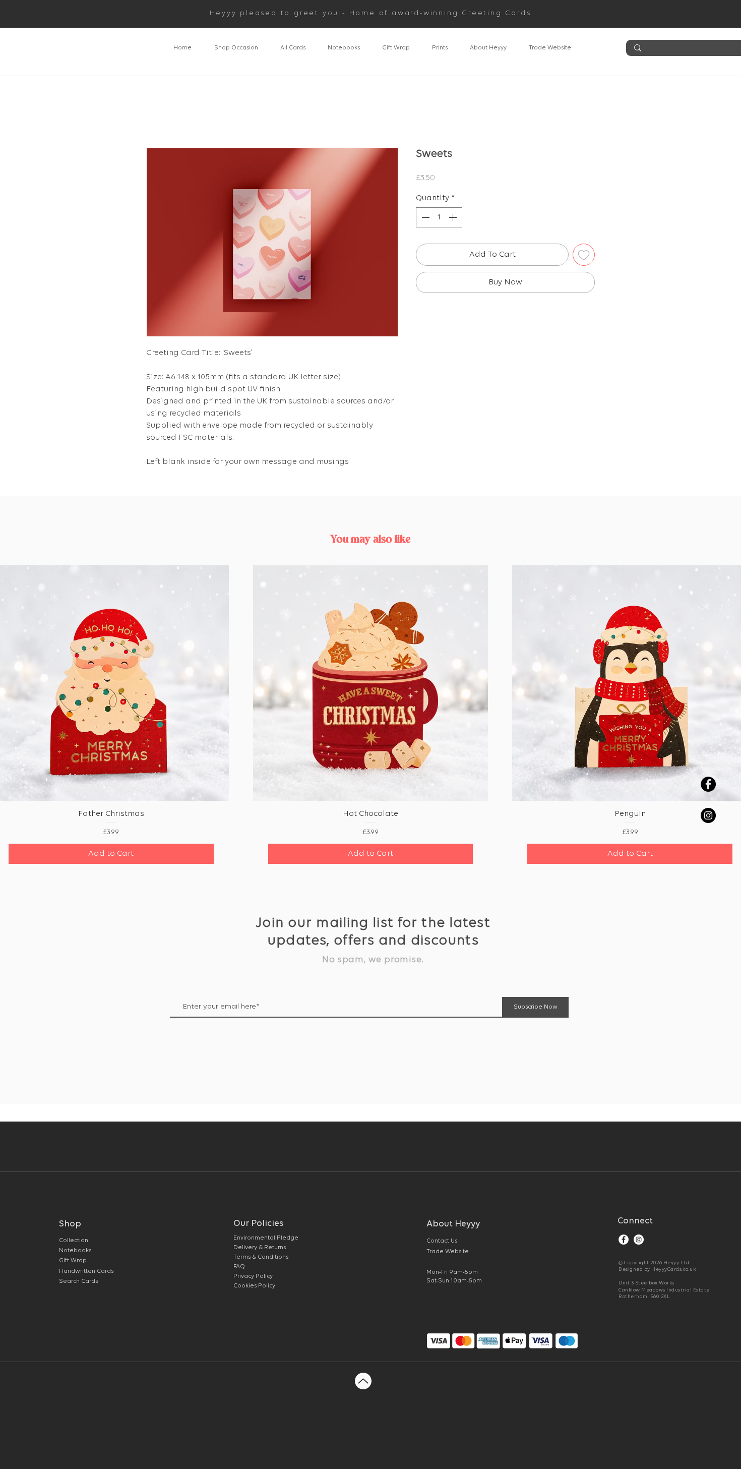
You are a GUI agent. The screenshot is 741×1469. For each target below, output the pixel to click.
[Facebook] (624, 1240)
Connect (635, 1221)
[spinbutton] (439, 217)
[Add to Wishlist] (584, 255)
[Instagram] (639, 1240)
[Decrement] (424, 217)
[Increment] (454, 217)
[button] (236, 48)
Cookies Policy (254, 1286)
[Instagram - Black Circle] (708, 815)
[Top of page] (363, 1381)
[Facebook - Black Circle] (708, 784)
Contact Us (441, 1241)
